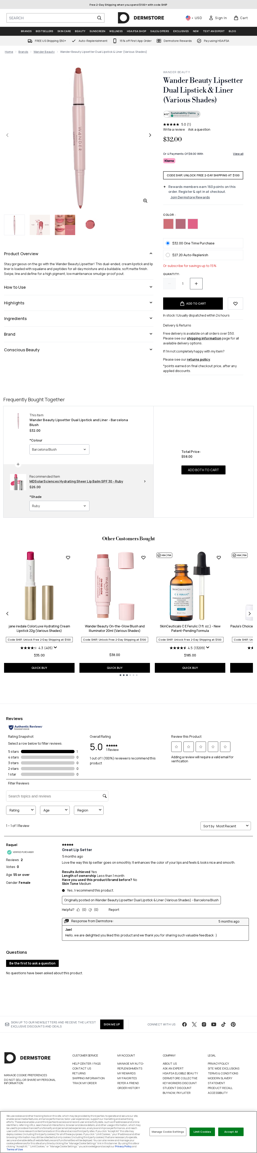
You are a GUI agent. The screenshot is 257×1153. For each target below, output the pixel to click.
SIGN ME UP (112, 1024)
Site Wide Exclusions (223, 1068)
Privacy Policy (218, 1063)
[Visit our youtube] (214, 1024)
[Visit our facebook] (184, 1024)
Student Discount (177, 1088)
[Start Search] (99, 17)
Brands (23, 52)
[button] (203, 115)
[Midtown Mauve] (180, 224)
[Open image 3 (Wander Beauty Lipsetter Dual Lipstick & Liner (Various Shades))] (65, 225)
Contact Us (81, 1068)
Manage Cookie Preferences (25, 1075)
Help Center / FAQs (86, 1063)
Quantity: (171, 274)
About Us (170, 1063)
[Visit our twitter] (194, 1024)
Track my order (84, 1083)
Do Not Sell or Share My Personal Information (29, 1081)
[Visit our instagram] (204, 1024)
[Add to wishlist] (235, 303)
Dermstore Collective (180, 1078)
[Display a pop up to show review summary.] (55, 648)
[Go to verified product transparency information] (182, 114)
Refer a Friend (128, 1083)
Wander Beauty (44, 52)
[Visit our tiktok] (223, 1024)
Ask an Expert (173, 1068)
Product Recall (220, 1088)
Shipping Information (88, 1078)
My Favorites (127, 1078)
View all (238, 154)
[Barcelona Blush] (168, 224)
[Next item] (249, 613)
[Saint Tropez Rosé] (193, 224)
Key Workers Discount (180, 1083)
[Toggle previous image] (7, 135)
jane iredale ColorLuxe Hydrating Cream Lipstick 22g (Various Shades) (39, 628)
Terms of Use (15, 1149)
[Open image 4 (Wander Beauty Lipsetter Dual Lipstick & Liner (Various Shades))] (90, 225)
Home (9, 52)
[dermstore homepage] (141, 18)
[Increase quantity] (196, 283)
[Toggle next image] (150, 135)
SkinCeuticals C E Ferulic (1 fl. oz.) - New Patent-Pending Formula (190, 628)
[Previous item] (7, 613)
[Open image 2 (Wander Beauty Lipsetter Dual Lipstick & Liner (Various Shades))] (40, 225)
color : (169, 215)
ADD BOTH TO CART (203, 470)
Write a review (174, 129)
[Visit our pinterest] (233, 1024)
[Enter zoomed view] (145, 201)
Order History (128, 1088)
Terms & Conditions (223, 1073)
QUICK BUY (39, 668)
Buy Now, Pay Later (177, 1093)
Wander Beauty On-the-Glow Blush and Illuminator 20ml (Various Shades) (115, 628)
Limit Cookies (202, 1131)
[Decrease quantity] (169, 283)
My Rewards (126, 1073)
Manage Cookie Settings (168, 1131)
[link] (217, 18)
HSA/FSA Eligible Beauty (180, 1073)
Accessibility (218, 1093)
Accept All (231, 1131)
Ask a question (199, 129)
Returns (79, 1073)
